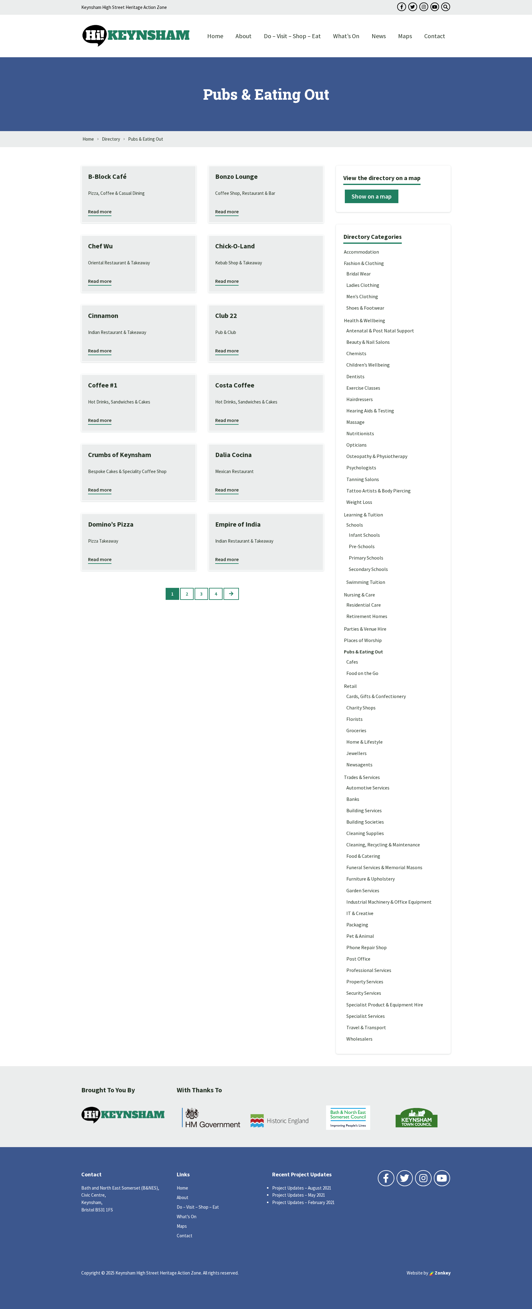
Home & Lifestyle (364, 742)
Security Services (363, 993)
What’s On (346, 36)
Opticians (356, 445)
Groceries (356, 730)
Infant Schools (364, 535)
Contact (434, 36)
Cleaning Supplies (365, 833)
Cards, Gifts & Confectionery (376, 696)
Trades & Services (362, 777)
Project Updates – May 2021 (298, 1195)
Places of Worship (363, 640)
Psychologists (361, 467)
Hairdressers (359, 399)
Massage (355, 422)
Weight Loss (359, 502)
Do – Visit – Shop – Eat (292, 36)
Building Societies (365, 822)
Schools (354, 525)
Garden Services (362, 890)
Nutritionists (360, 433)
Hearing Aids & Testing (370, 411)
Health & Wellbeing (364, 320)
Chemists (356, 353)
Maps (405, 36)
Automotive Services (367, 788)
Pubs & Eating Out (363, 651)
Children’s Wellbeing (368, 365)
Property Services (364, 981)
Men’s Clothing (362, 296)
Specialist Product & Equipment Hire (384, 1005)
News (379, 36)
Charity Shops (361, 708)
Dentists (355, 376)
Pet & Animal (360, 936)
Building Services (364, 810)
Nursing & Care (359, 595)
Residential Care (363, 605)
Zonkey (442, 1273)
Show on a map (372, 196)
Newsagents (359, 764)
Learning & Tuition (363, 515)
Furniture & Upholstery (370, 879)
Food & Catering (363, 856)
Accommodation (361, 252)
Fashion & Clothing (364, 263)
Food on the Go (362, 673)
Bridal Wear (358, 274)
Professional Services (368, 970)
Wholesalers (359, 1039)
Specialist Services (365, 1016)
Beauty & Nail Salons (368, 342)
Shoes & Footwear (365, 308)
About (244, 36)
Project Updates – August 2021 (301, 1188)
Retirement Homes (366, 616)
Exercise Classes (363, 388)
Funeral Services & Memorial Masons (384, 867)
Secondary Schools (368, 569)
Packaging (357, 925)
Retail (350, 686)
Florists (354, 719)
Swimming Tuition (365, 582)
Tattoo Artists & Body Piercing (378, 491)
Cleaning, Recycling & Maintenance (383, 844)
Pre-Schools (362, 546)
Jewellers (356, 753)
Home (215, 36)
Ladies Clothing (362, 285)
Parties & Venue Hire (365, 629)
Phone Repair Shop (366, 947)
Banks (352, 799)
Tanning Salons (362, 479)
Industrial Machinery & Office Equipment (389, 902)
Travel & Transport (366, 1027)
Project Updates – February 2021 (303, 1202)
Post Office (358, 959)
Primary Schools (366, 558)
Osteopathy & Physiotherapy (376, 456)
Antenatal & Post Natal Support (380, 330)
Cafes (352, 662)
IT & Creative (359, 913)
